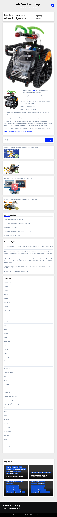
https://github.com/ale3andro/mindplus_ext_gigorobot (18, 131)
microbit (6, 333)
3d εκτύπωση (7, 282)
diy (4, 314)
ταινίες (5, 439)
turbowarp (6, 357)
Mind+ (33, 90)
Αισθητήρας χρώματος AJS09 (12, 235)
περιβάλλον (7, 427)
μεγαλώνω (6, 419)
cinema (6, 298)
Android (6, 286)
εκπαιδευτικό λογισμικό (10, 400)
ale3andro (6, 251)
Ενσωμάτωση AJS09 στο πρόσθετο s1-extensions (17, 231)
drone (5, 318)
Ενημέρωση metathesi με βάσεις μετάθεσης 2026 (17, 223)
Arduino (6, 290)
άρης (5, 376)
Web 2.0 (6, 364)
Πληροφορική (7, 431)
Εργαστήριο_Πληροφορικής (11, 404)
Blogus (33, 514)
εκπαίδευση (7, 392)
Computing (7, 302)
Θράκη (5, 411)
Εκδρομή (6, 388)
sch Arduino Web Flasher (10, 227)
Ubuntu (6, 361)
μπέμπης (6, 423)
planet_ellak (7, 341)
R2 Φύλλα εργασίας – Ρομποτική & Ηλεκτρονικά (17, 246)
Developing (7, 310)
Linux (5, 329)
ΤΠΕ (5, 443)
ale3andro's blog (28, 4)
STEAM (6, 349)
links (5, 325)
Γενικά (5, 380)
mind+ (5, 337)
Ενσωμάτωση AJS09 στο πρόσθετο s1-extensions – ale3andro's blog (22, 266)
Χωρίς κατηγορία (8, 450)
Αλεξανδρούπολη (8, 372)
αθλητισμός (7, 368)
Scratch (6, 345)
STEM (5, 353)
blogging (6, 294)
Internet (6, 321)
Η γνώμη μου (7, 407)
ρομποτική (6, 435)
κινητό (5, 415)
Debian (6, 306)
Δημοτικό (6, 384)
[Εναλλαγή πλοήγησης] (4, 5)
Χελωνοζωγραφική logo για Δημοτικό (14, 219)
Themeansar (40, 514)
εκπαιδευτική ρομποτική (10, 396)
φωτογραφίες (7, 447)
